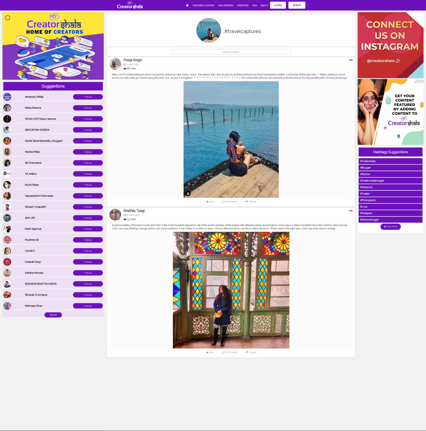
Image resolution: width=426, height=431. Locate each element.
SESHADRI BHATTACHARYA (41, 283)
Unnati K (30, 250)
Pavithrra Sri (32, 239)
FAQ (254, 5)
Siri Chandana (33, 162)
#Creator (365, 193)
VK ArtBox (31, 173)
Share (252, 201)
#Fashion (365, 174)
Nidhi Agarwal (33, 228)
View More (391, 226)
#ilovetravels (261, 77)
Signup (297, 5)
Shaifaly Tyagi (134, 211)
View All (53, 315)
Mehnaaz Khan (33, 305)
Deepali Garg (33, 261)
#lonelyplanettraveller (313, 77)
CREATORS (242, 5)
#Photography (368, 200)
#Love (363, 206)
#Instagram (366, 213)
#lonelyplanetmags (336, 77)
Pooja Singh (133, 60)
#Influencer (366, 187)
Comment (231, 201)
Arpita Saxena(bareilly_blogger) (44, 140)
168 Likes (131, 68)
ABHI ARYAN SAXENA (37, 129)
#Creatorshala (367, 161)
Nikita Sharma (33, 107)
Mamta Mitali (32, 151)
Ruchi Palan (32, 184)
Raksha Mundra (34, 272)
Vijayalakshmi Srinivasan (39, 195)
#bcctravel (247, 77)
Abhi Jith (30, 217)
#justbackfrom (293, 77)
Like (211, 201)
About (264, 5)
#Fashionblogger (369, 219)
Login (278, 5)
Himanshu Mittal (34, 96)
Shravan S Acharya (36, 294)
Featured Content (203, 5)
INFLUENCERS (225, 5)
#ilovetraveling (277, 77)
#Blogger (365, 167)
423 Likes (131, 219)
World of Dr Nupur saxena (40, 118)
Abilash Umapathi (35, 206)
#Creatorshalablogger (372, 180)
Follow (88, 97)
